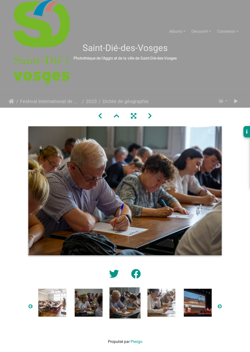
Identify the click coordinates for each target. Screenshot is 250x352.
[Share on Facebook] (136, 274)
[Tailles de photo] (222, 101)
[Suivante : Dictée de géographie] (150, 116)
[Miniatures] (116, 116)
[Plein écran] (133, 116)
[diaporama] (235, 101)
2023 (91, 101)
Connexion (226, 31)
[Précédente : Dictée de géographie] (100, 116)
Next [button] (219, 306)
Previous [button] (30, 306)
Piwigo (136, 341)
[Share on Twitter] (115, 274)
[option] (52, 302)
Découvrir (199, 31)
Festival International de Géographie (50, 101)
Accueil (11, 101)
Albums (175, 31)
